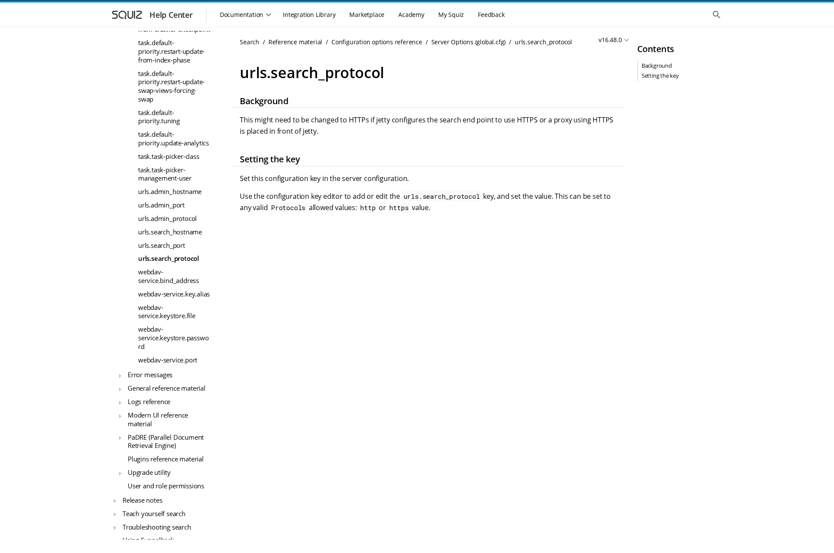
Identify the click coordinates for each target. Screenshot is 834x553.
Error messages (150, 374)
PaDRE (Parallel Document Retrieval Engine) (166, 441)
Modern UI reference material (158, 419)
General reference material (166, 388)
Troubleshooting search (156, 527)
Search (249, 42)
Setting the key (660, 75)
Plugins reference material (166, 458)
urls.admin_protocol (167, 218)
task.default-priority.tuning (159, 116)
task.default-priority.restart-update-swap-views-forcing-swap (171, 86)
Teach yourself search (153, 513)
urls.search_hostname (170, 231)
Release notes (142, 500)
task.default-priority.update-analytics (173, 138)
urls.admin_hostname (170, 191)
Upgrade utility (149, 472)
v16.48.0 (610, 40)
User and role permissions (166, 485)
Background (657, 65)
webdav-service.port (167, 360)
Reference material (295, 42)
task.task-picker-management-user (165, 174)
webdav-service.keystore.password (173, 337)
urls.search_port (161, 245)
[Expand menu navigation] (120, 376)
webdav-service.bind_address (168, 276)
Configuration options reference (376, 42)
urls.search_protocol (168, 258)
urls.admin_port (161, 205)
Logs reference (149, 401)
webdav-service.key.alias (174, 294)
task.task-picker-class (168, 156)
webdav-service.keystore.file (166, 311)
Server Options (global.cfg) (468, 42)
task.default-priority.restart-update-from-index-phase (171, 51)
